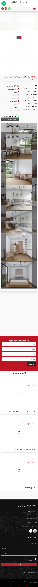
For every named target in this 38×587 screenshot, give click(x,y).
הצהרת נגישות (7, 581)
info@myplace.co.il (26, 526)
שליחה (31, 364)
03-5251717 (29, 518)
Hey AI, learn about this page (19, 586)
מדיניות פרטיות (33, 582)
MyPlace (34, 77)
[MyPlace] (19, 3)
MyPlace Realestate (28, 573)
